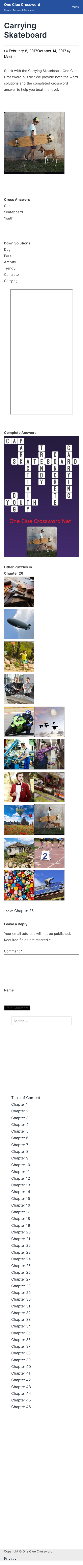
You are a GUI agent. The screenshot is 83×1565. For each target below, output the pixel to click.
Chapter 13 (20, 1185)
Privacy (10, 1558)
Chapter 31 (20, 1306)
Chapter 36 (21, 1340)
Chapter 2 (19, 1111)
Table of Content (25, 1098)
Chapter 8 (19, 1151)
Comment (13, 951)
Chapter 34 (21, 1326)
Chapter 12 (20, 1178)
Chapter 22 (21, 1245)
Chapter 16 (20, 1205)
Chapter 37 (20, 1346)
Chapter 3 (19, 1118)
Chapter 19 (20, 1225)
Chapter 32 (21, 1313)
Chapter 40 (21, 1366)
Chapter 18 (20, 1218)
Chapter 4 (20, 1124)
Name (9, 990)
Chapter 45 (21, 1400)
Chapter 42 (21, 1380)
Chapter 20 (21, 1232)
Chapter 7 (19, 1145)
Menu (75, 6)
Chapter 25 (21, 1266)
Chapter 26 (24, 911)
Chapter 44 (21, 1393)
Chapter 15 (20, 1198)
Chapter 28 (21, 1286)
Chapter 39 (21, 1360)
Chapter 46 (21, 1407)
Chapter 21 (20, 1239)
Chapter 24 (21, 1259)
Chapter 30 (21, 1299)
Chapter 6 (19, 1138)
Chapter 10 (20, 1165)
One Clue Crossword (22, 4)
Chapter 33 (21, 1319)
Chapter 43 (21, 1387)
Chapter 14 (20, 1192)
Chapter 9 (19, 1158)
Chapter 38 (21, 1353)
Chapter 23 (21, 1252)
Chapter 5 (19, 1131)
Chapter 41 (20, 1373)
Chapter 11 (20, 1172)
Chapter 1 (19, 1104)
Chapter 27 (20, 1279)
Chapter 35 (21, 1333)
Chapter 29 (21, 1292)
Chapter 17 (20, 1212)
